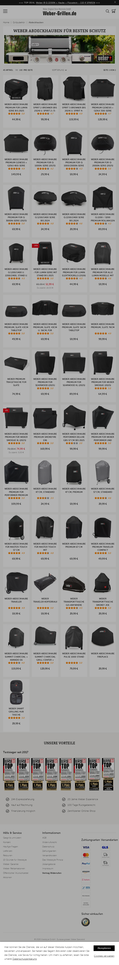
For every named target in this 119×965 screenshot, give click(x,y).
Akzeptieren (104, 948)
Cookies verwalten (104, 956)
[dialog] (59, 953)
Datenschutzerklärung (24, 959)
